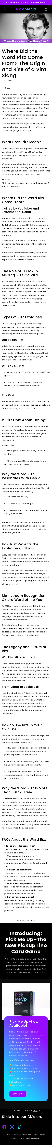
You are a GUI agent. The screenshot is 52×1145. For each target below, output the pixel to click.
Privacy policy (18, 1138)
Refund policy (39, 1135)
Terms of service (32, 1138)
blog (35, 1110)
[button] (5, 9)
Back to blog (27, 920)
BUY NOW (18, 1093)
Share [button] (7, 88)
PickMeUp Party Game (22, 1135)
